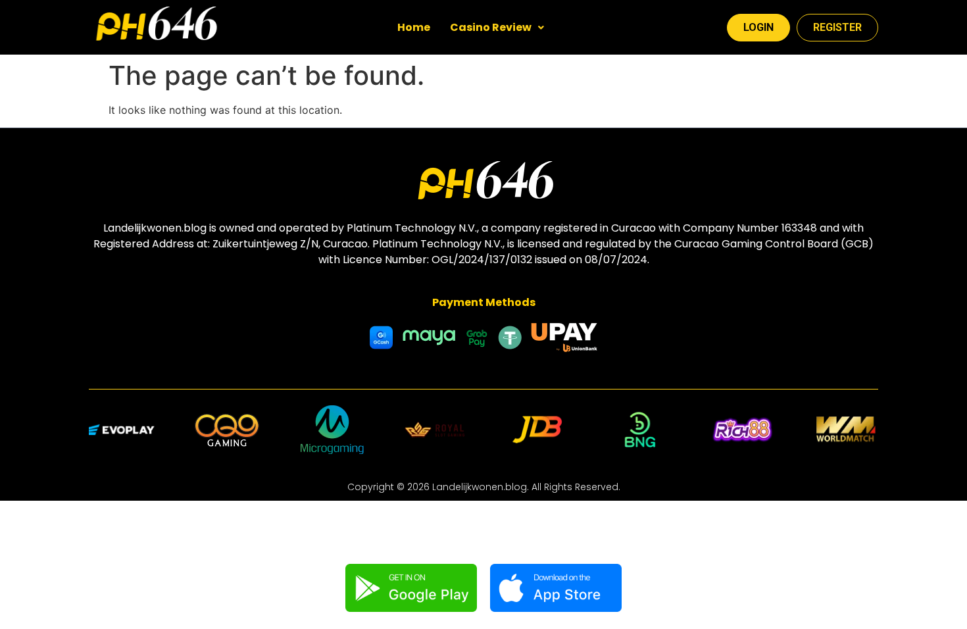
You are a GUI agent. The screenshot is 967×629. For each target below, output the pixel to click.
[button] (497, 28)
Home (413, 27)
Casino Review (491, 27)
